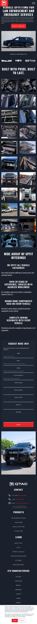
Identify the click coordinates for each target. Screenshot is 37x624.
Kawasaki (18, 589)
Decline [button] (22, 620)
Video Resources (18, 564)
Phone (18, 368)
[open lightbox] (9, 85)
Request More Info (18, 26)
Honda (18, 598)
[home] (4, 3)
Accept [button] (14, 620)
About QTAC (18, 543)
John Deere (18, 581)
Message (18, 412)
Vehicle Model (18, 390)
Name (18, 353)
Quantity (18, 404)
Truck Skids (19, 522)
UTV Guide (18, 560)
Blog (18, 547)
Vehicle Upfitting (19, 526)
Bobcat (18, 585)
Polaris (18, 576)
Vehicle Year (18, 397)
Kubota (18, 602)
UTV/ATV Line (18, 531)
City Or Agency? (18, 375)
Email (18, 360)
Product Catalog (18, 551)
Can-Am (18, 594)
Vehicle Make (18, 382)
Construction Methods (18, 556)
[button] (33, 3)
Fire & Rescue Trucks (18, 518)
